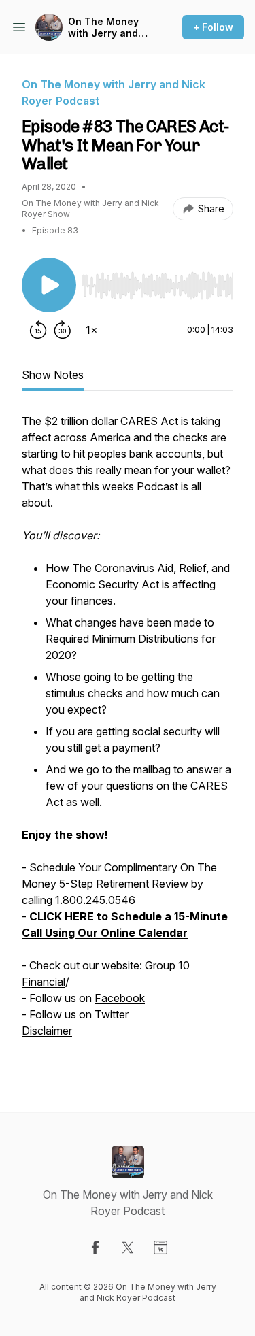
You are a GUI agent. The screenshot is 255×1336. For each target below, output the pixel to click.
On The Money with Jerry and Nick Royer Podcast (103, 27)
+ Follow (213, 27)
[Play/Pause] (49, 285)
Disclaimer (47, 1030)
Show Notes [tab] (53, 375)
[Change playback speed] (91, 329)
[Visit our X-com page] (128, 1247)
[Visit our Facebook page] (95, 1247)
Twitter (112, 1014)
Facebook (120, 998)
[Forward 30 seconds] (62, 329)
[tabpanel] (127, 741)
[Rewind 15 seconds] (38, 329)
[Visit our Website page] (160, 1247)
